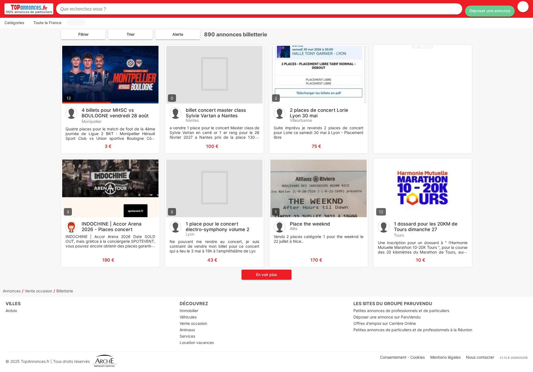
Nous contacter (480, 357)
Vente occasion (38, 291)
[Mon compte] (523, 6)
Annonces (12, 291)
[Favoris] (72, 146)
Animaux (187, 329)
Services (187, 336)
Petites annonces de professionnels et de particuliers (401, 310)
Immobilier (189, 310)
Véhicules (188, 317)
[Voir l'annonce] (146, 146)
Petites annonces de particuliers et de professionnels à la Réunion (412, 329)
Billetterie (64, 291)
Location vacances (197, 342)
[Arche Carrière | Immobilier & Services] (104, 361)
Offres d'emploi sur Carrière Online (384, 323)
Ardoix (11, 310)
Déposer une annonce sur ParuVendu (387, 317)
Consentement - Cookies (402, 357)
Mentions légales (445, 357)
